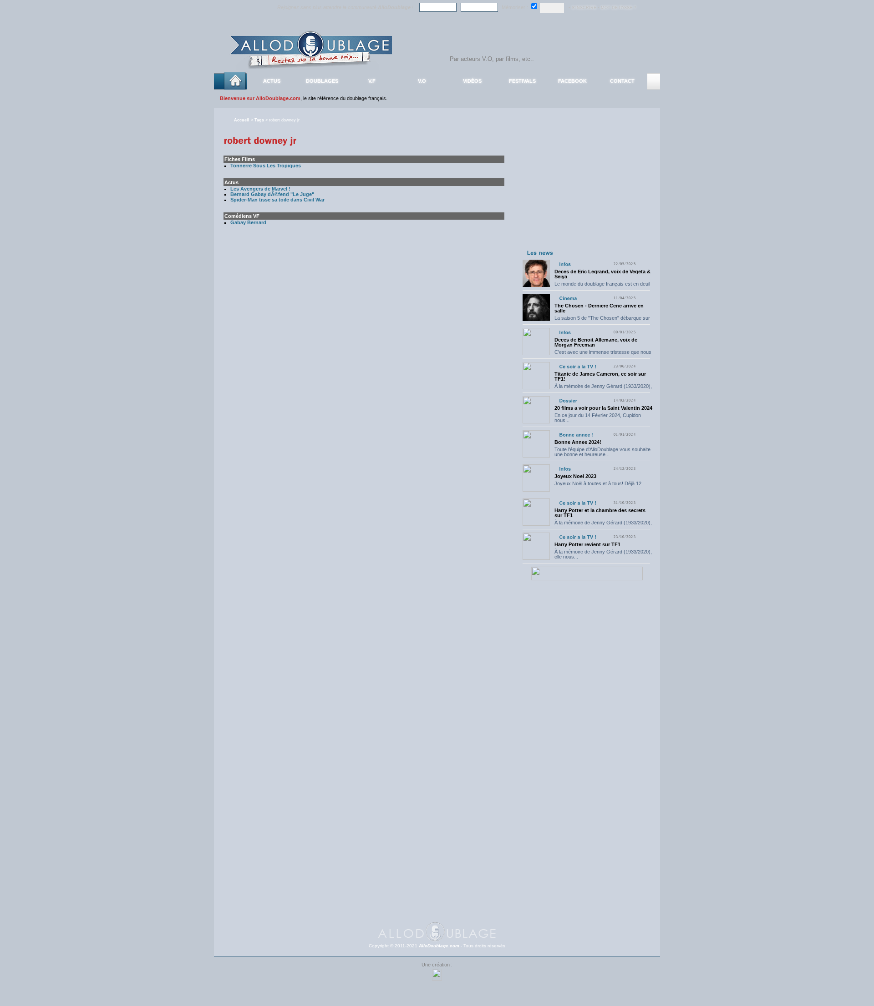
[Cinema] (568, 298)
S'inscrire (584, 7)
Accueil (241, 120)
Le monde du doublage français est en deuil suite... (602, 286)
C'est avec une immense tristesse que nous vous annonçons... (602, 354)
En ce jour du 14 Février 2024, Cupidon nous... (597, 417)
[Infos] (565, 264)
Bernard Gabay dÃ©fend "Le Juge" (272, 194)
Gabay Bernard (248, 222)
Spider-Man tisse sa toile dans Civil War (277, 199)
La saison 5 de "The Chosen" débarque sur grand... (602, 320)
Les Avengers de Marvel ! (260, 188)
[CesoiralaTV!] (577, 366)
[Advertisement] (586, 190)
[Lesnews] (540, 252)
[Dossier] (568, 400)
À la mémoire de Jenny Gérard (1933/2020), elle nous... (603, 388)
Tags (259, 120)
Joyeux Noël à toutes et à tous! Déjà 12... (599, 483)
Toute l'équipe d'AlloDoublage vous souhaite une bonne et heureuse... (602, 452)
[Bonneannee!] (576, 434)
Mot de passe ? (618, 7)
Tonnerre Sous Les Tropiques (265, 165)
